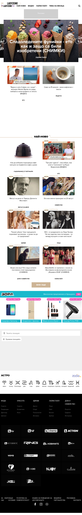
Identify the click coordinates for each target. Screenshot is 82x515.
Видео (31, 6)
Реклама (70, 498)
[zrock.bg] (31, 480)
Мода (3, 401)
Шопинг (4, 416)
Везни (44, 386)
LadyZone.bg (53, 140)
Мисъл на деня (23, 207)
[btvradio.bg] (31, 468)
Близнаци (17, 386)
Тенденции (5, 409)
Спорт (35, 409)
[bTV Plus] (71, 443)
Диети (35, 406)
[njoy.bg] (51, 468)
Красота (21, 401)
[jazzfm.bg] (11, 480)
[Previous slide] (4, 41)
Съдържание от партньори (23, 171)
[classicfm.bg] (71, 468)
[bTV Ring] (31, 443)
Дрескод (4, 413)
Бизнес (51, 413)
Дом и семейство (23, 278)
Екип (6, 498)
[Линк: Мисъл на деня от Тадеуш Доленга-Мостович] (23, 194)
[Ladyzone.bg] (15, 3)
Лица (59, 243)
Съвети (3, 406)
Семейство (59, 205)
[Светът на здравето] (11, 468)
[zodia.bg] (71, 456)
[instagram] (41, 504)
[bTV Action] (71, 431)
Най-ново (21, 6)
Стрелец (57, 386)
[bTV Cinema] (51, 431)
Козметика (20, 409)
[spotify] (47, 504)
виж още (41, 285)
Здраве (23, 243)
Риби (77, 386)
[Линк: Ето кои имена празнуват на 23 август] (59, 193)
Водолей (71, 386)
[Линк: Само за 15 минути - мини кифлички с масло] (59, 82)
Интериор (68, 416)
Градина (67, 413)
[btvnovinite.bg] (51, 443)
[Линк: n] (41, 41)
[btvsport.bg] (31, 456)
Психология (37, 413)
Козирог (64, 386)
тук (78, 294)
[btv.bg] (11, 431)
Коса (18, 413)
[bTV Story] (11, 443)
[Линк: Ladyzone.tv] (7, 6)
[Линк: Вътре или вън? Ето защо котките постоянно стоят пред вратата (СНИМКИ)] (23, 264)
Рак (24, 386)
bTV (23, 100)
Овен (4, 386)
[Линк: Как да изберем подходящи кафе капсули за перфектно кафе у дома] (23, 158)
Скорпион (51, 386)
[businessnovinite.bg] (51, 456)
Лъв (31, 386)
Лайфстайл (41, 6)
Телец (11, 386)
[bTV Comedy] (31, 431)
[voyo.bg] (11, 456)
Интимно (36, 416)
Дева (37, 386)
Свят (50, 409)
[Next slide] (78, 41)
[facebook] (35, 504)
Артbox (51, 416)
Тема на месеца (56, 6)
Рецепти (59, 96)
